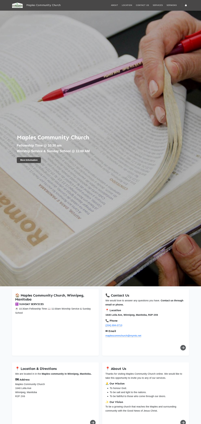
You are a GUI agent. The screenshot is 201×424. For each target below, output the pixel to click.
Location (127, 5)
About (114, 5)
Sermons (172, 5)
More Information (28, 160)
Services (158, 5)
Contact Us (142, 5)
